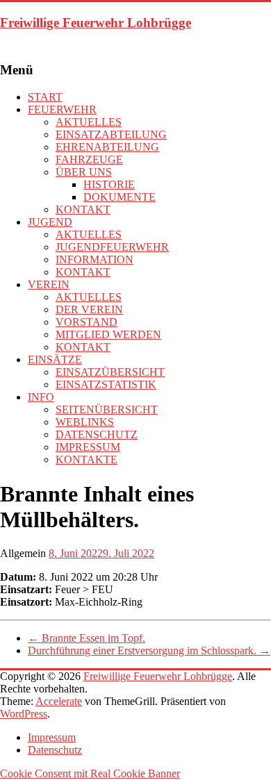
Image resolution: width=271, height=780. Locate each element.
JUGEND (50, 222)
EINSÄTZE (55, 359)
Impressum (52, 737)
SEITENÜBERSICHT (107, 409)
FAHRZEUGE (89, 159)
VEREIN (48, 284)
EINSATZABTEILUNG (111, 134)
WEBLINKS (85, 422)
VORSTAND (86, 322)
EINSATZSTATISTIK (106, 384)
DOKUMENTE (119, 197)
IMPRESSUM (88, 447)
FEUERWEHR (62, 109)
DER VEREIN (89, 309)
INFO (41, 397)
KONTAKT (83, 209)
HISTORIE (109, 184)
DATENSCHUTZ (97, 434)
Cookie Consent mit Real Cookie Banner (90, 773)
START (45, 97)
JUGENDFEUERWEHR (112, 247)
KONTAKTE (86, 459)
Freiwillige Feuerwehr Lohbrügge (95, 22)
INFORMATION (94, 259)
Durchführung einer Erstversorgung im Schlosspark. (149, 650)
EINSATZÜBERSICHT (110, 372)
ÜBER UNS (84, 172)
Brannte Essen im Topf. (86, 638)
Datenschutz (55, 750)
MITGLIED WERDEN (108, 334)
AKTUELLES (89, 122)
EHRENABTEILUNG (107, 147)
